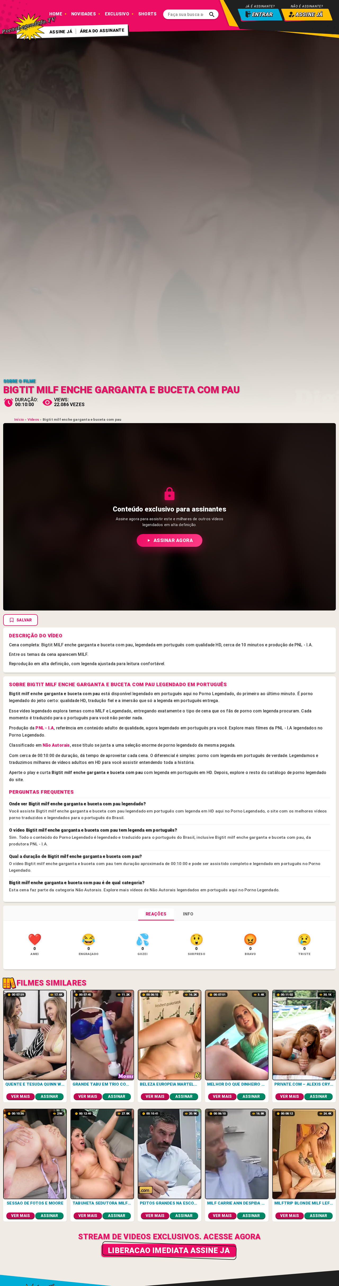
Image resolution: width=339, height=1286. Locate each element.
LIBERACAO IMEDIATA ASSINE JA (169, 1250)
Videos (33, 419)
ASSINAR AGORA (173, 540)
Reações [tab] (156, 914)
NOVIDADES (83, 13)
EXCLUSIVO (117, 13)
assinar (49, 1096)
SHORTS (147, 13)
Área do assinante (102, 31)
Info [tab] (188, 914)
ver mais (20, 1096)
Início (19, 419)
